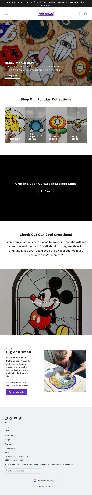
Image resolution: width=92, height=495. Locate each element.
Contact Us (10, 448)
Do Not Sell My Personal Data (18, 457)
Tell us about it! (16, 392)
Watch (48, 191)
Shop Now (12, 75)
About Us (9, 435)
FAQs (7, 452)
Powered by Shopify (46, 486)
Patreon (8, 444)
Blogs (7, 440)
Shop (7, 427)
